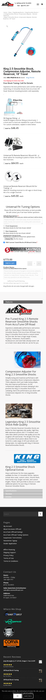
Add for (12, 128)
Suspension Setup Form (12, 235)
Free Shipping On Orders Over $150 (13, 81)
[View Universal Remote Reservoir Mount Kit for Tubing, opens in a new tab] (11, 188)
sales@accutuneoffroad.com (13, 590)
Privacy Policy (8, 555)
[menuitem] (38, 4)
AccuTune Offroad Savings (13, 532)
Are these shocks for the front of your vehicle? (17, 228)
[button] (13, 106)
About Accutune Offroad (12, 529)
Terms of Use (8, 558)
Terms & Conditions (10, 561)
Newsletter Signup (10, 540)
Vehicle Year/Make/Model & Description (15, 268)
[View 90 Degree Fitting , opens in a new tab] (19, 118)
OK (18, 696)
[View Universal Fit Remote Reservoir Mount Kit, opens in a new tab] (38, 155)
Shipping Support (9, 552)
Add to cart (10, 263)
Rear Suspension (11, 231)
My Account (7, 526)
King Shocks (30, 78)
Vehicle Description (11, 216)
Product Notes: (8, 267)
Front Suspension (12, 226)
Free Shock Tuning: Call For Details (18, 83)
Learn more (28, 696)
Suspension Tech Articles (12, 538)
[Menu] (38, 4)
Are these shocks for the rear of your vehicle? (17, 233)
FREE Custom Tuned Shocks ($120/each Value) (21, 242)
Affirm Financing (9, 549)
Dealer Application (10, 543)
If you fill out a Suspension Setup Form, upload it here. (19, 236)
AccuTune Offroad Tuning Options (15, 535)
